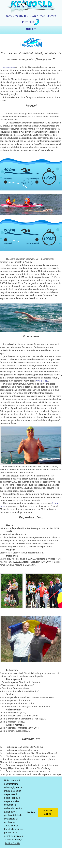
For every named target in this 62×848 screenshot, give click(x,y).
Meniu (29, 28)
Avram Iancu (9, 67)
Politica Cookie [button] (12, 843)
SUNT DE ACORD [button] (47, 812)
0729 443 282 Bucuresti (21, 16)
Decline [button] (31, 812)
